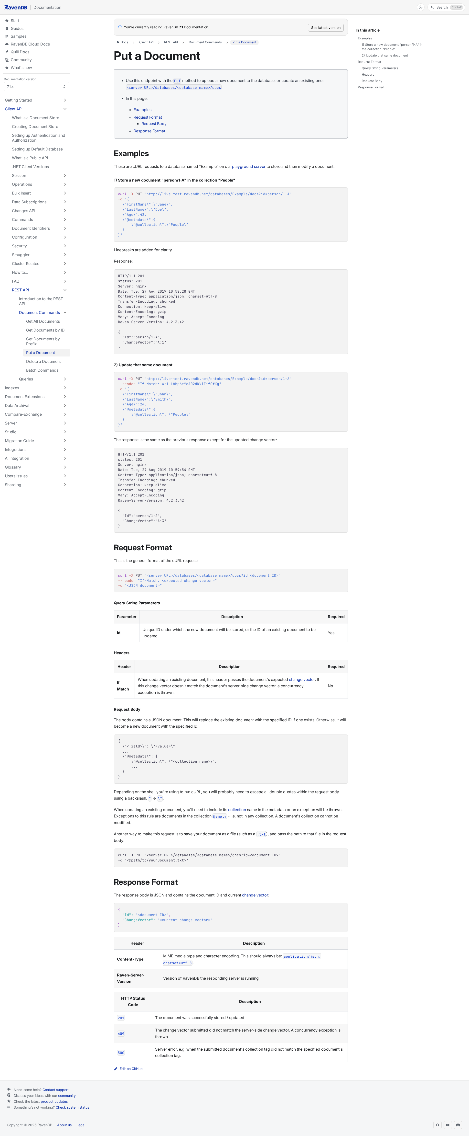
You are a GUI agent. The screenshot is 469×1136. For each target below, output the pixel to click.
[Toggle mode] (421, 7)
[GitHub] (437, 1125)
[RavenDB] (15, 7)
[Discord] (458, 1125)
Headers (368, 74)
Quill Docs (37, 51)
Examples (142, 109)
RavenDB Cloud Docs (37, 44)
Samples (37, 36)
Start (15, 20)
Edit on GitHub (131, 1069)
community (67, 1095)
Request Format (148, 117)
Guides (37, 28)
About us (64, 1125)
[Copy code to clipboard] (342, 194)
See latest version (326, 27)
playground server (249, 166)
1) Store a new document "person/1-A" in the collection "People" (392, 47)
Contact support (56, 1090)
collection (237, 809)
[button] (36, 100)
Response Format (149, 130)
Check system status (72, 1107)
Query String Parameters (380, 68)
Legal (80, 1125)
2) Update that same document (385, 55)
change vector (302, 679)
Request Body (154, 123)
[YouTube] (448, 1125)
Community (21, 59)
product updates (54, 1101)
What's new (21, 67)
